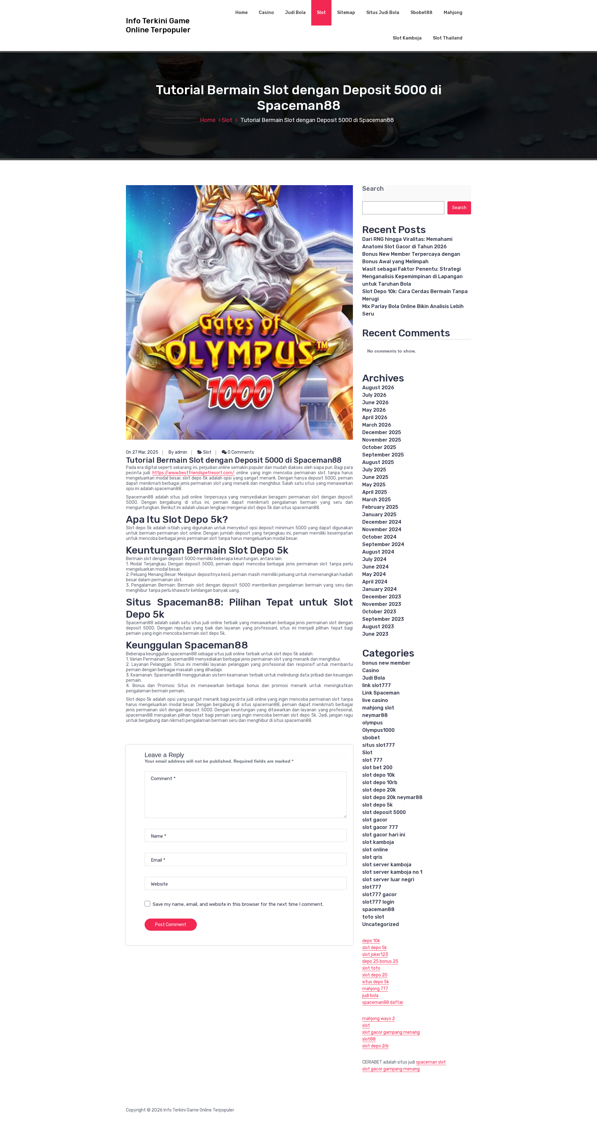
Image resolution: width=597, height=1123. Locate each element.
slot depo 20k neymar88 (392, 797)
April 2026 (374, 417)
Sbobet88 (421, 12)
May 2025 (374, 485)
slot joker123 (375, 954)
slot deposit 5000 (384, 812)
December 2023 (381, 597)
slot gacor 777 (380, 827)
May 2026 (374, 410)
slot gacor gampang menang (391, 1032)
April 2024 (374, 582)
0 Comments (240, 452)
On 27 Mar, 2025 (142, 452)
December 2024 (381, 522)
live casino (375, 700)
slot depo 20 (374, 975)
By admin (178, 452)
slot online (375, 850)
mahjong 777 (375, 988)
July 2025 (374, 470)
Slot (321, 12)
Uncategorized (380, 924)
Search (373, 188)
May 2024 (374, 574)
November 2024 (381, 529)
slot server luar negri (388, 879)
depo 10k (371, 940)
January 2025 (379, 514)
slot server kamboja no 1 (392, 872)
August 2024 (378, 552)
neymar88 (375, 715)
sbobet (371, 738)
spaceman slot (431, 1062)
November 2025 (381, 440)
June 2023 (375, 634)
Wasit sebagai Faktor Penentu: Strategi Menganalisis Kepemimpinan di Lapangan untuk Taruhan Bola (412, 276)
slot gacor (374, 820)
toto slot (373, 917)
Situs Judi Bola (382, 12)
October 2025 (379, 447)
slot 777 (372, 760)
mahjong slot (378, 708)
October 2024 (379, 537)
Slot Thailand (447, 38)
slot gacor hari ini (383, 835)
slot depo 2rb (375, 1046)
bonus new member (386, 663)
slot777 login (378, 902)
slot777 (371, 887)
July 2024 (374, 559)
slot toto (371, 968)
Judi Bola (295, 12)
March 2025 (376, 500)
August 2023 (378, 626)
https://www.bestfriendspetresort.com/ (193, 472)
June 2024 (375, 567)
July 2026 (374, 395)
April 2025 (374, 492)
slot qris (372, 857)
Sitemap (346, 12)
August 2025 (378, 462)
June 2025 (375, 477)
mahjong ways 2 (378, 1018)
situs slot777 (378, 745)
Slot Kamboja (407, 38)
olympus (372, 723)
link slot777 (376, 685)
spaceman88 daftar (382, 1002)
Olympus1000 (378, 730)
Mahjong (453, 12)
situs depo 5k (375, 982)
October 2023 (379, 612)
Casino (266, 12)
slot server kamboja (386, 865)
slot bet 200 (377, 767)
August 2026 (378, 388)
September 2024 (383, 544)
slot (366, 1025)
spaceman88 (378, 909)
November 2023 (381, 604)
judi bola (370, 995)
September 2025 (383, 455)
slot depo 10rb (379, 782)
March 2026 (376, 425)
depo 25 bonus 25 (380, 961)
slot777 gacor (379, 894)
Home (241, 12)
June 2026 (375, 402)
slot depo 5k (377, 805)
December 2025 (381, 432)
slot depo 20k (379, 790)
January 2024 (379, 589)
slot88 (369, 1039)
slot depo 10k (378, 775)
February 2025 (380, 507)
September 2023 (383, 619)
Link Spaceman (381, 693)
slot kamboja (378, 842)
